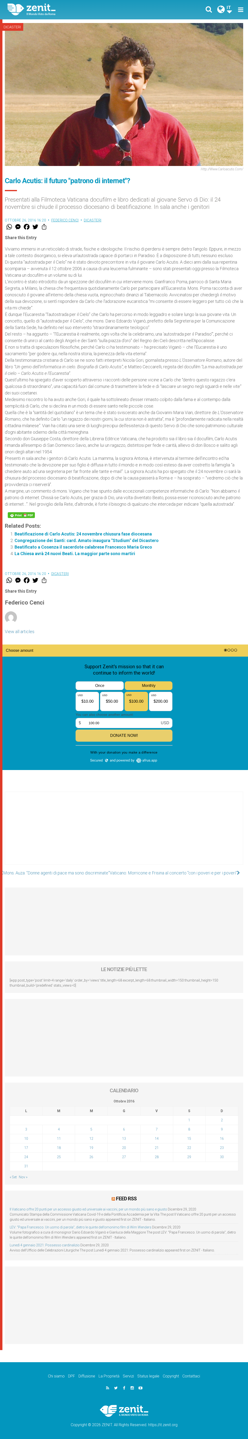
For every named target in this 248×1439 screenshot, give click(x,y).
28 (157, 1157)
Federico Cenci (65, 220)
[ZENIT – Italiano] (70, 9)
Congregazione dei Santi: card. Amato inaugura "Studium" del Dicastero (87, 540)
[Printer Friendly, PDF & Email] (21, 515)
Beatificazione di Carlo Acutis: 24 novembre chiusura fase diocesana (83, 533)
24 (26, 1157)
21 (157, 1148)
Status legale (148, 1376)
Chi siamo (56, 1376)
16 (222, 1138)
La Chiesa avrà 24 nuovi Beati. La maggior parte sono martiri (75, 553)
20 (124, 1148)
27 (124, 1157)
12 (91, 1138)
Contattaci (191, 1376)
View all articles (19, 631)
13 (124, 1138)
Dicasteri (12, 27)
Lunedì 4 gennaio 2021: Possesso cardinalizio (45, 1245)
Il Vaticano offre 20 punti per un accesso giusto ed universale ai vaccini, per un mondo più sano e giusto (88, 1209)
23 (222, 1148)
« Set (13, 1177)
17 (26, 1148)
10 (26, 1138)
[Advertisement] (124, 833)
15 (189, 1138)
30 (222, 1157)
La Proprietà (109, 1376)
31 (26, 1166)
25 (59, 1157)
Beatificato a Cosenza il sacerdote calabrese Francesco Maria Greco (83, 547)
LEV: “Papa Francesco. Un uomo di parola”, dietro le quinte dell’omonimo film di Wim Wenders (80, 1227)
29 (189, 1157)
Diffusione (86, 1376)
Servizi (128, 1376)
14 (157, 1138)
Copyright (171, 1376)
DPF (71, 1376)
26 (91, 1157)
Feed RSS (126, 1199)
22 (189, 1148)
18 (59, 1148)
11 (59, 1138)
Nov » (23, 1177)
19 (91, 1148)
